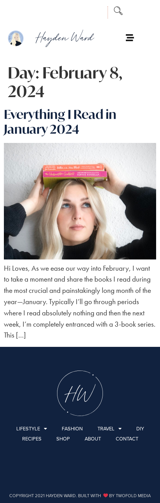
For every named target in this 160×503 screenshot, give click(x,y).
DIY (140, 428)
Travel (106, 428)
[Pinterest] (93, 10)
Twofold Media (133, 496)
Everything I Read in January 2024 (60, 121)
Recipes (32, 438)
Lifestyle (28, 428)
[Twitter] (76, 10)
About (93, 438)
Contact (127, 438)
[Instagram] (44, 10)
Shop (63, 438)
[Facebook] (60, 10)
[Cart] (147, 38)
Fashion (72, 428)
